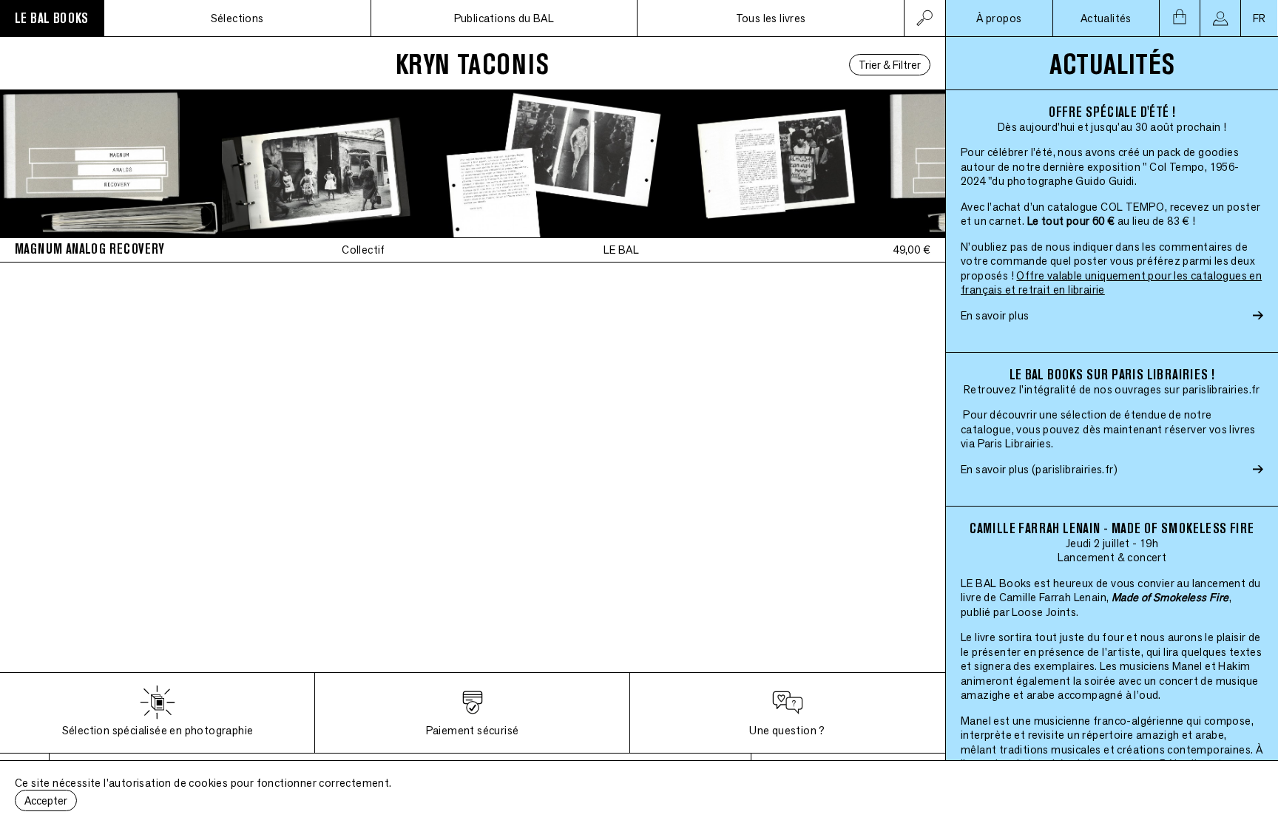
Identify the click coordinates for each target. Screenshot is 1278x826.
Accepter (45, 800)
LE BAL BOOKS (52, 18)
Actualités (1106, 18)
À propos (998, 18)
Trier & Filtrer (890, 65)
